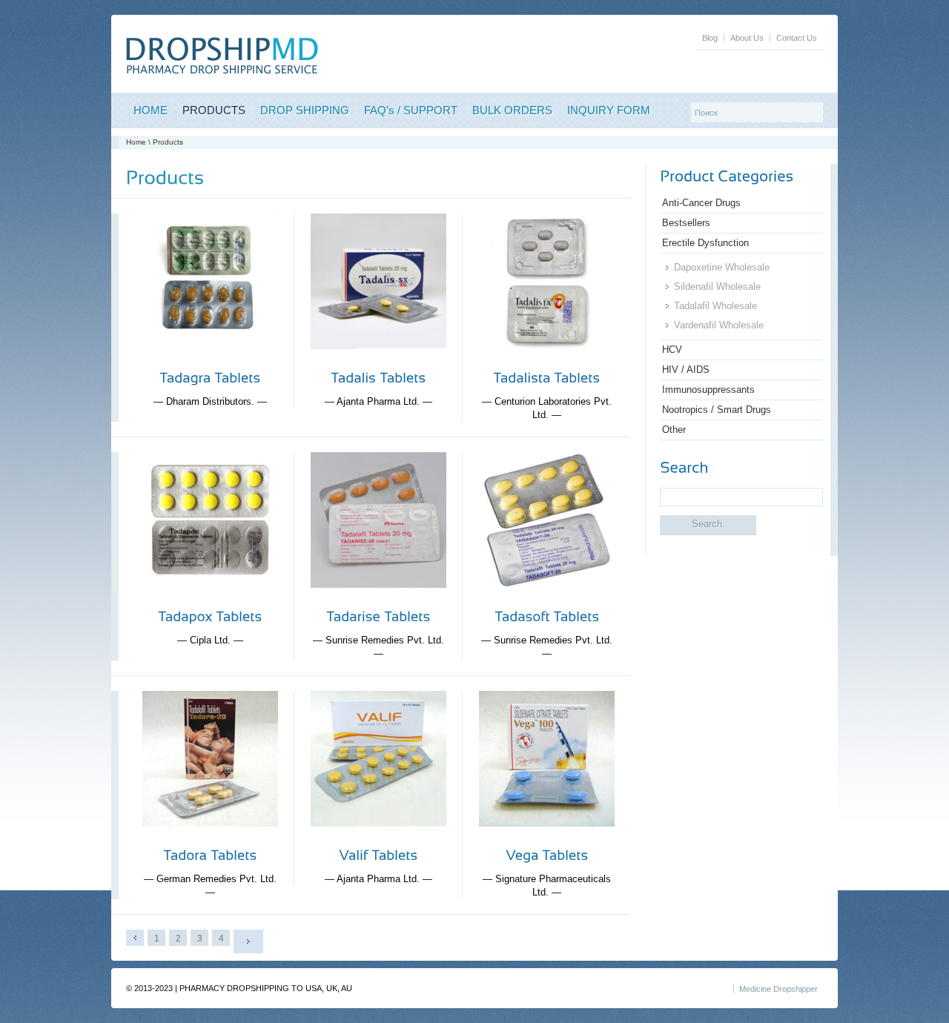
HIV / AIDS (686, 369)
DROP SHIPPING (304, 110)
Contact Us (796, 37)
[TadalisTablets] (378, 377)
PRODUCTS (213, 110)
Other (674, 429)
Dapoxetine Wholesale (722, 267)
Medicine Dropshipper (778, 988)
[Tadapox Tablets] (210, 599)
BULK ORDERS (512, 110)
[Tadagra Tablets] (210, 360)
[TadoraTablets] (210, 854)
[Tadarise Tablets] (378, 599)
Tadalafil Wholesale (715, 305)
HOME (150, 110)
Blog (710, 37)
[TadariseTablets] (378, 616)
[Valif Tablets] (378, 838)
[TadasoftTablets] (547, 616)
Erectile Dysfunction (705, 242)
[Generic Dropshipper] (222, 70)
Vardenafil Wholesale (719, 325)
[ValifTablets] (378, 854)
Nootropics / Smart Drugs (716, 409)
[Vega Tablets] (547, 838)
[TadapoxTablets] (210, 616)
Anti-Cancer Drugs (701, 202)
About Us (747, 37)
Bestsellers (686, 222)
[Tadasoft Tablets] (547, 599)
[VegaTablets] (547, 854)
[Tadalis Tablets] (378, 360)
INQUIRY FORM (608, 110)
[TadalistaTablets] (546, 377)
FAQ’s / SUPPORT (410, 110)
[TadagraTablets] (209, 377)
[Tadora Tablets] (210, 838)
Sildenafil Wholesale (717, 286)
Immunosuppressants (708, 389)
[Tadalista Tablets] (547, 360)
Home (136, 142)
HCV (672, 349)
